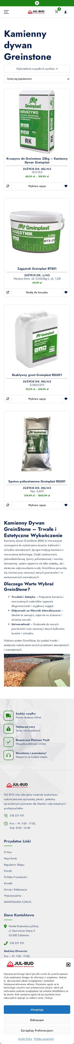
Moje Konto (10, 858)
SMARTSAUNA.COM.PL (17, 902)
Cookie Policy (25, 1039)
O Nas (8, 852)
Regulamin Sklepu (14, 865)
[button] (68, 965)
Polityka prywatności (44, 1039)
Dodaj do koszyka (37, 292)
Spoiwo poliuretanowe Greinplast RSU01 (36, 481)
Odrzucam (37, 1020)
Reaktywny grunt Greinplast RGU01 (37, 375)
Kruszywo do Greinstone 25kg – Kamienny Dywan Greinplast (36, 160)
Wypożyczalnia (12, 895)
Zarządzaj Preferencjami (37, 1030)
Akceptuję (37, 1010)
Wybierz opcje (37, 186)
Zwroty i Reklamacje (15, 889)
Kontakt (8, 883)
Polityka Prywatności (15, 877)
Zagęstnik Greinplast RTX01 (37, 269)
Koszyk (8, 871)
